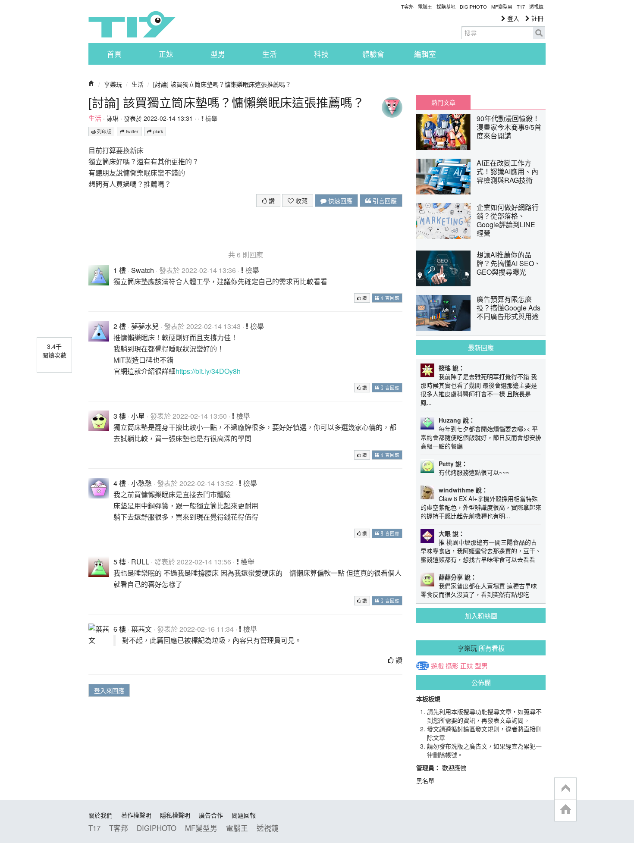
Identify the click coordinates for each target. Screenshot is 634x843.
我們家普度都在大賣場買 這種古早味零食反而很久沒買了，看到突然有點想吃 (479, 590)
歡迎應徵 (454, 767)
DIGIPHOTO (473, 6)
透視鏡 (536, 6)
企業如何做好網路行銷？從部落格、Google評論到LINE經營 (508, 220)
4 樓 (119, 483)
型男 (217, 54)
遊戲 (437, 665)
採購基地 (445, 6)
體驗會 (373, 54)
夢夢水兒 (145, 326)
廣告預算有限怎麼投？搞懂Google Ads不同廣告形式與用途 (508, 307)
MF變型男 (501, 6)
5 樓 (119, 562)
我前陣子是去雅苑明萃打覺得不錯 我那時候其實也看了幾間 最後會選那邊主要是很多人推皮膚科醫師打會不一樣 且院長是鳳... (479, 389)
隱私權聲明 (175, 815)
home (565, 810)
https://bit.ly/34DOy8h (208, 371)
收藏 (301, 200)
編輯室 (425, 54)
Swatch (142, 270)
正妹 (166, 54)
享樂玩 (113, 84)
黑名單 (425, 780)
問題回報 (244, 815)
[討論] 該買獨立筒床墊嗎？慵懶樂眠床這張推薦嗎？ (222, 84)
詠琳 (113, 118)
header (565, 788)
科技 (321, 54)
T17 (132, 24)
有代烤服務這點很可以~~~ (474, 472)
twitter (131, 131)
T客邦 (407, 6)
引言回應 (384, 200)
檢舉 (210, 118)
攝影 (452, 665)
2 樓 (119, 326)
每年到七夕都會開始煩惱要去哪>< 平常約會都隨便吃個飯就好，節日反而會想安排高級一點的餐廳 (481, 437)
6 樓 (119, 629)
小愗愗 (141, 483)
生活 (269, 54)
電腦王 (425, 6)
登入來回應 (109, 690)
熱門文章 (443, 102)
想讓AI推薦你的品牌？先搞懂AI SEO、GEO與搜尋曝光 (509, 263)
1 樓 (119, 270)
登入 (512, 18)
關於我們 (100, 815)
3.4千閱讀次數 (54, 350)
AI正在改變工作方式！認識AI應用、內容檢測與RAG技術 (507, 171)
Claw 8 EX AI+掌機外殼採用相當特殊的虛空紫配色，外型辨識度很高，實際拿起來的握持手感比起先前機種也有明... (481, 507)
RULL (140, 562)
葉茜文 (141, 629)
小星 (138, 416)
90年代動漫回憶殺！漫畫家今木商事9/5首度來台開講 (509, 127)
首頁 (114, 54)
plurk (157, 131)
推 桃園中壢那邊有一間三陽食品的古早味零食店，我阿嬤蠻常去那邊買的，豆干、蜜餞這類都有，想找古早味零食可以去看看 (481, 551)
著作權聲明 (136, 815)
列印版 (103, 131)
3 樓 (119, 416)
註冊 (536, 18)
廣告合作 (211, 815)
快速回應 (339, 200)
